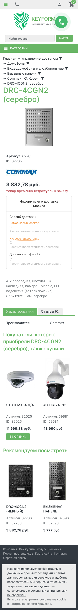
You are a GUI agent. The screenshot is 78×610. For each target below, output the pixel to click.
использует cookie (34, 568)
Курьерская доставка (24, 238)
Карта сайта (43, 553)
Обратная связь (14, 558)
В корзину (18, 436)
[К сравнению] (25, 359)
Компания (10, 549)
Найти (64, 38)
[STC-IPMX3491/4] (20, 379)
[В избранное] (31, 359)
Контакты (61, 553)
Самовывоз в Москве (24, 223)
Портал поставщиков (18, 553)
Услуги (41, 549)
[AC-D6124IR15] (57, 379)
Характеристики (20, 311)
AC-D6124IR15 (54, 405)
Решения (54, 549)
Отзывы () (50, 311)
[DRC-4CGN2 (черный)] (20, 480)
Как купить (27, 549)
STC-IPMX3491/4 (20, 405)
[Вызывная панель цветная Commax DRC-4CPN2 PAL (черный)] (57, 480)
